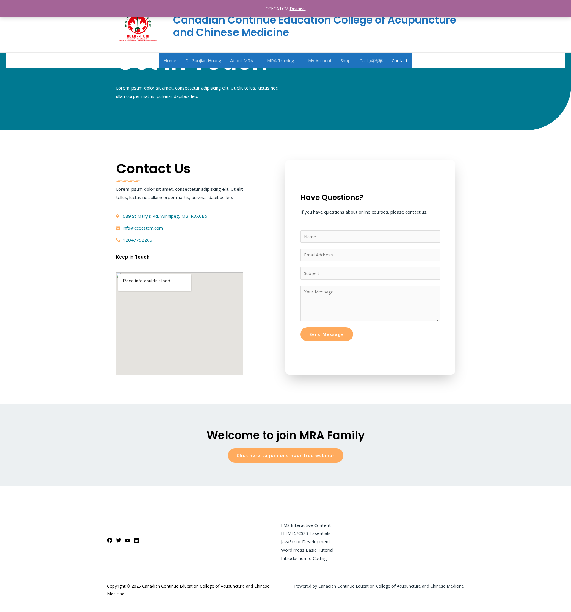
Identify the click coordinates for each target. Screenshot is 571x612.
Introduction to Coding (304, 558)
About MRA (241, 60)
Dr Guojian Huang (203, 60)
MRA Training (280, 60)
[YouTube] (127, 540)
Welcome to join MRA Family (286, 435)
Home (170, 60)
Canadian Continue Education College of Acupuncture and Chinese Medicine (314, 26)
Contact (399, 60)
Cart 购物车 (371, 60)
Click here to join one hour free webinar (286, 455)
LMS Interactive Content (306, 525)
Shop (346, 60)
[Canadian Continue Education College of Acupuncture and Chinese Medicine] (138, 26)
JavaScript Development (305, 541)
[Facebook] (109, 540)
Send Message (326, 334)
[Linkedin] (136, 540)
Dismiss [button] (298, 8)
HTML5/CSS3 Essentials (305, 533)
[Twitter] (118, 540)
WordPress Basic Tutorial (307, 550)
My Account (320, 60)
